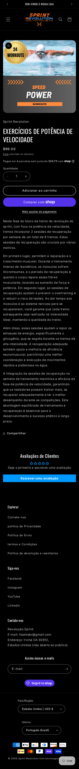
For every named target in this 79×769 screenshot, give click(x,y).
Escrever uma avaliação (39, 478)
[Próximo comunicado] (71, 4)
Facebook (15, 578)
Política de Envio (20, 535)
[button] (8, 19)
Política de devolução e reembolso (33, 553)
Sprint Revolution (28, 758)
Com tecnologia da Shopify (55, 758)
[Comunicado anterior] (7, 4)
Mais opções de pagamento (39, 211)
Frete (6, 154)
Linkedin (14, 605)
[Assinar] (66, 669)
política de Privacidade (24, 526)
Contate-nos (17, 517)
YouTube (14, 596)
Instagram (15, 587)
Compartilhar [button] (16, 433)
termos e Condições (22, 544)
